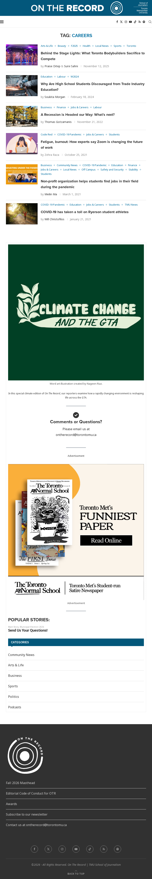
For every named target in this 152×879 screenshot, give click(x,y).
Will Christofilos (54, 219)
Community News (21, 655)
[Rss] (140, 22)
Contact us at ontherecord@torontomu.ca (36, 825)
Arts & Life (16, 665)
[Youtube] (130, 22)
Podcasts (14, 707)
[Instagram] (126, 22)
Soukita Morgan (55, 97)
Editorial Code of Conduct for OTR (31, 793)
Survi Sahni (71, 66)
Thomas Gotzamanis (58, 122)
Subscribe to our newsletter (27, 814)
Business (15, 675)
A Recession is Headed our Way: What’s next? (78, 114)
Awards (11, 804)
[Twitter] (121, 22)
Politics (13, 696)
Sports (13, 686)
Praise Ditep (52, 66)
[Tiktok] (135, 22)
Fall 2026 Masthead (20, 783)
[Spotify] (144, 22)
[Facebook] (117, 22)
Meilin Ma (51, 194)
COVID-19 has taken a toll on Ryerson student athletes (85, 211)
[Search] (150, 22)
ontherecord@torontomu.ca (76, 435)
